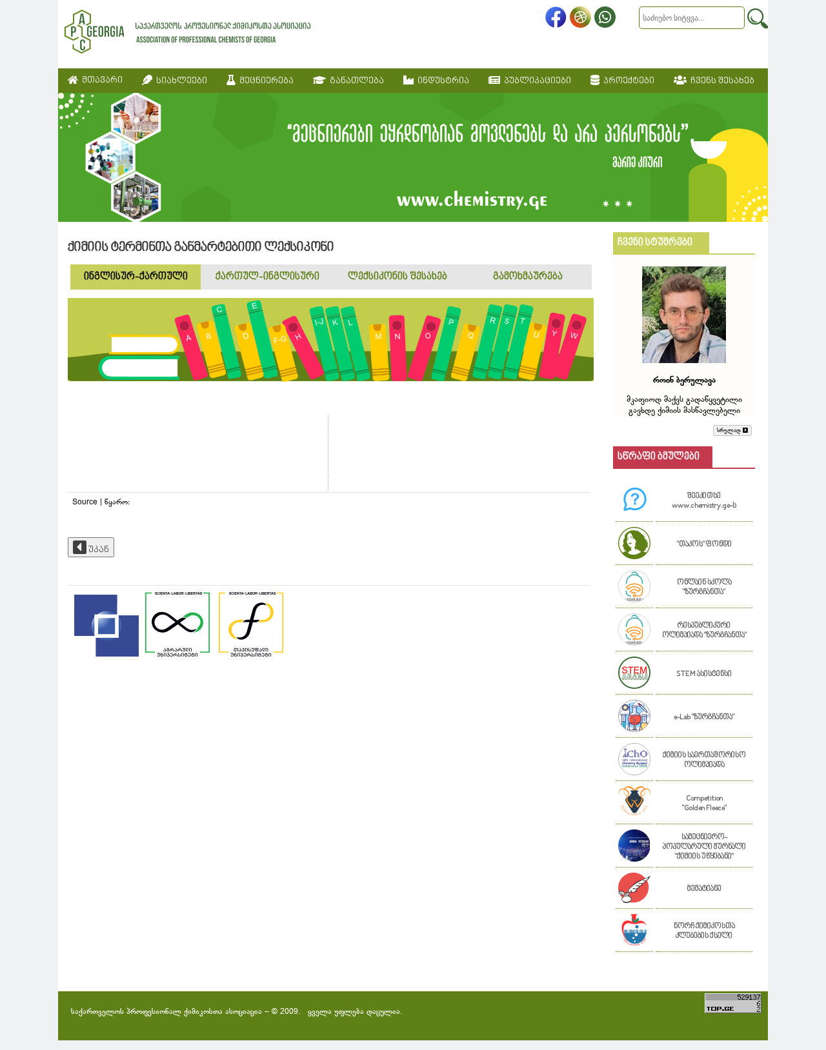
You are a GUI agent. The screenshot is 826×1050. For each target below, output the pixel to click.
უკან (97, 549)
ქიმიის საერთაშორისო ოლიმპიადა (704, 760)
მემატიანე (704, 889)
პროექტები (626, 80)
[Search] (757, 18)
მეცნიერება (265, 80)
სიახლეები (179, 80)
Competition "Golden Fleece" (704, 803)
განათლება (355, 80)
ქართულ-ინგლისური (267, 277)
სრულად (730, 430)
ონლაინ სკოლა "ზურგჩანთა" (704, 587)
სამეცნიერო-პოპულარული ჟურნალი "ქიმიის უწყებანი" (704, 847)
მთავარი (100, 80)
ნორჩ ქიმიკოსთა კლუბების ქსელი (704, 931)
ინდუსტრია (441, 80)
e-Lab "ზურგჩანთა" (704, 717)
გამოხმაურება (528, 277)
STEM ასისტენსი (704, 674)
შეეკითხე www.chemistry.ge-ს (704, 501)
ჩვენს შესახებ (720, 80)
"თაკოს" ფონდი (704, 545)
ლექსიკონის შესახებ (397, 277)
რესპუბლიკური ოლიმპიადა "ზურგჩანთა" (704, 630)
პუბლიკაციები (535, 80)
